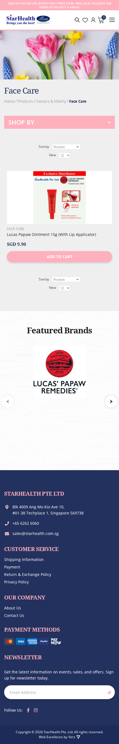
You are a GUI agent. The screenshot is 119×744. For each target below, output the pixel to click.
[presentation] (111, 401)
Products (25, 101)
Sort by (44, 146)
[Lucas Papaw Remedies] (59, 372)
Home (9, 101)
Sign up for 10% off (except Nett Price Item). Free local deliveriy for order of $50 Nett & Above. (59, 5)
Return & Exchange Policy (27, 574)
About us (12, 608)
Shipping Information (24, 559)
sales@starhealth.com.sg (35, 533)
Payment (12, 567)
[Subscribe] (107, 692)
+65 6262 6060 (25, 523)
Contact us (14, 615)
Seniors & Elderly (51, 101)
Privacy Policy (16, 582)
